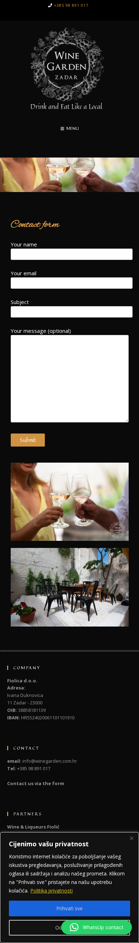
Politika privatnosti (51, 890)
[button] (96, 927)
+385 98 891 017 (71, 5)
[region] (69, 887)
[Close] (131, 838)
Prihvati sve (69, 908)
